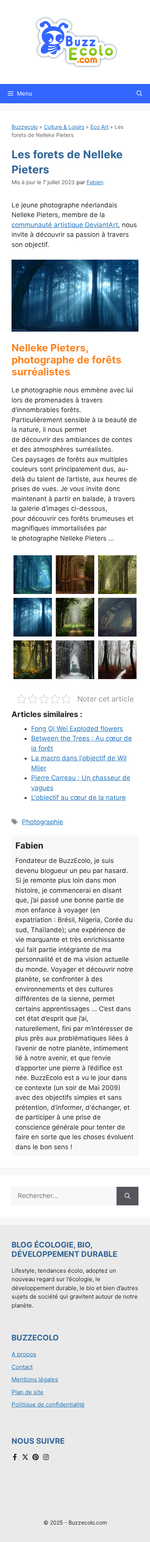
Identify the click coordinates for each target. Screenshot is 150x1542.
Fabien (95, 182)
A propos (24, 1354)
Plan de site (27, 1392)
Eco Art (99, 126)
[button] (139, 93)
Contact (22, 1367)
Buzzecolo (25, 126)
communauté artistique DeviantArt (65, 225)
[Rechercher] (127, 1196)
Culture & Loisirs (64, 126)
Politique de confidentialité (48, 1404)
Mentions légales (35, 1379)
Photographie (42, 822)
